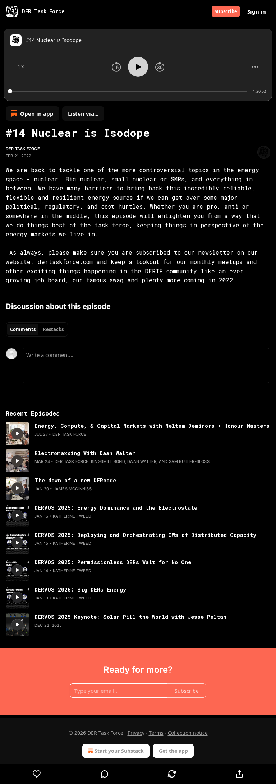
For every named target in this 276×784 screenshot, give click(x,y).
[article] (138, 433)
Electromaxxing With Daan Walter (84, 452)
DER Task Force (23, 148)
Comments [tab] (23, 329)
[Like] (37, 774)
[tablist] (37, 329)
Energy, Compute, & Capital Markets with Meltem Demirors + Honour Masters (152, 425)
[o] (17, 433)
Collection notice (188, 732)
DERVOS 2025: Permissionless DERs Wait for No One (112, 562)
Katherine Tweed (72, 516)
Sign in (256, 11)
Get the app (173, 750)
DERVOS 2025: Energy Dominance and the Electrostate (115, 507)
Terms (156, 732)
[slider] (128, 91)
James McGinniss (73, 488)
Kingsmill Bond (108, 461)
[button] (21, 66)
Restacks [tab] (53, 329)
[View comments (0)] (104, 774)
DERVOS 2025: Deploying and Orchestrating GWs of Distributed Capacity (145, 534)
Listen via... (83, 113)
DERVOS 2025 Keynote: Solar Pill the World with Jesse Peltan (130, 616)
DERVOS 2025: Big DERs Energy (80, 589)
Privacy (136, 732)
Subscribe (226, 11)
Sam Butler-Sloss (189, 461)
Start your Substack (119, 750)
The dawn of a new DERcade (75, 480)
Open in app (37, 113)
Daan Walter (141, 461)
